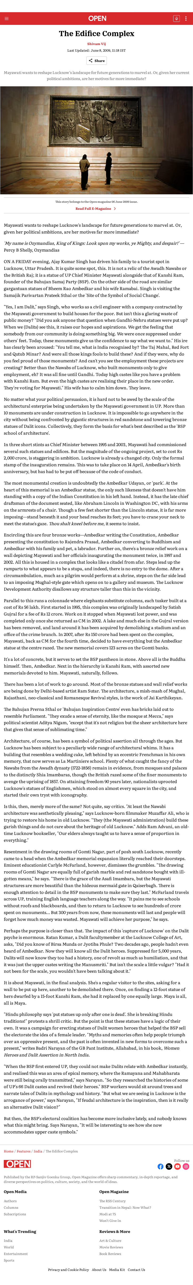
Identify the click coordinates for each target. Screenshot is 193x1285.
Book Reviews (110, 1253)
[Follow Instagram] (186, 1166)
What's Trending (20, 1231)
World (9, 1247)
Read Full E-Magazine (93, 208)
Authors (10, 1200)
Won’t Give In (110, 1220)
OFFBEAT (176, 18)
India (8, 1240)
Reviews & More (114, 1231)
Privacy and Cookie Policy (68, 1269)
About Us (99, 1269)
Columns (11, 1207)
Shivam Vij (96, 43)
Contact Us (136, 1269)
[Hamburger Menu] (6, 18)
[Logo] (96, 18)
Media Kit (117, 1269)
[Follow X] (169, 1166)
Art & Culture (110, 1240)
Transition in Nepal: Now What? (125, 1207)
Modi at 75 (107, 1214)
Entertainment (16, 1253)
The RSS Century (112, 1200)
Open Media (15, 1191)
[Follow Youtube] (177, 1166)
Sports (9, 1260)
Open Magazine (114, 1191)
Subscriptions (15, 1214)
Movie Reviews (111, 1247)
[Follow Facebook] (160, 1166)
